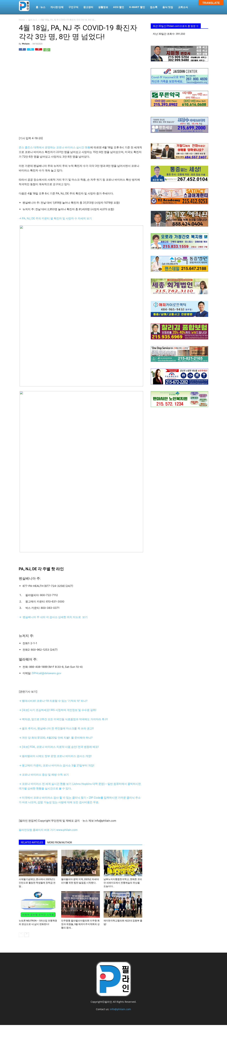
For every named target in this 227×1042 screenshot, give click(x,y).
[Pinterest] (38, 51)
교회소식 (183, 7)
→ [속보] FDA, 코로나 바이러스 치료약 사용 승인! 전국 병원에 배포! (59, 746)
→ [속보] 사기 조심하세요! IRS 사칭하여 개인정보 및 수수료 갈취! (57, 710)
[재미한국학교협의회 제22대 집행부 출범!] (123, 904)
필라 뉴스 (32, 19)
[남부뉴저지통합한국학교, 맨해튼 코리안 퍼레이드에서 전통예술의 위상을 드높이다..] (123, 863)
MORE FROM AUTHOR (59, 842)
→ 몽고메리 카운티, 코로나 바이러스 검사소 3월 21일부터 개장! (56, 765)
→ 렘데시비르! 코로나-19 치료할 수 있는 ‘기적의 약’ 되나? (53, 700)
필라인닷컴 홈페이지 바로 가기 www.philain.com (48, 830)
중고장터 (88, 7)
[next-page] (26, 935)
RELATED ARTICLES (32, 842)
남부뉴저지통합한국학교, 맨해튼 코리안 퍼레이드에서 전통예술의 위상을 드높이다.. (123, 883)
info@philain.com (120, 1009)
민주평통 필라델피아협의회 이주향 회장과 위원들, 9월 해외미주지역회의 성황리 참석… (80, 924)
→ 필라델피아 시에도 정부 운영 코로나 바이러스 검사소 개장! (55, 756)
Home (22, 19)
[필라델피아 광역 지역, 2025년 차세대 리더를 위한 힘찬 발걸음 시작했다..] (80, 863)
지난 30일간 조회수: (164, 33)
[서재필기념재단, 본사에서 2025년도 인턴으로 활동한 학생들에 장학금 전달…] (38, 863)
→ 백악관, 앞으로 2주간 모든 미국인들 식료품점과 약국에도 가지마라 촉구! (63, 719)
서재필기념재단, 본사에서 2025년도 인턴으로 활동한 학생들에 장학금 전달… (37, 883)
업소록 (153, 7)
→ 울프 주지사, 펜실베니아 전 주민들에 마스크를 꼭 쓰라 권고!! (56, 728)
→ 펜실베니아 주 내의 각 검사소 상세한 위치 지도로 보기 (53, 617)
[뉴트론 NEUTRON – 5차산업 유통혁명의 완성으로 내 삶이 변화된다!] (38, 904)
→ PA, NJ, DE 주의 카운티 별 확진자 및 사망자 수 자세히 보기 (55, 218)
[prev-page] (21, 935)
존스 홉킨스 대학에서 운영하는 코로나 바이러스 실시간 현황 (54, 147)
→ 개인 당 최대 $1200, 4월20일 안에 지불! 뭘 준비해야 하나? (56, 737)
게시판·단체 (56, 7)
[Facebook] (22, 51)
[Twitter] (30, 51)
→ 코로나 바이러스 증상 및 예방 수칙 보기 (44, 774)
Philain (26, 43)
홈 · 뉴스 (40, 7)
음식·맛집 (167, 7)
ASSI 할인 (118, 7)
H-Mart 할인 (137, 7)
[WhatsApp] (46, 51)
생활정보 (103, 7)
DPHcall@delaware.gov (46, 673)
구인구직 (73, 7)
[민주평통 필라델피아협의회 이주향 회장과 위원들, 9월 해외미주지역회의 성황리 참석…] (80, 904)
